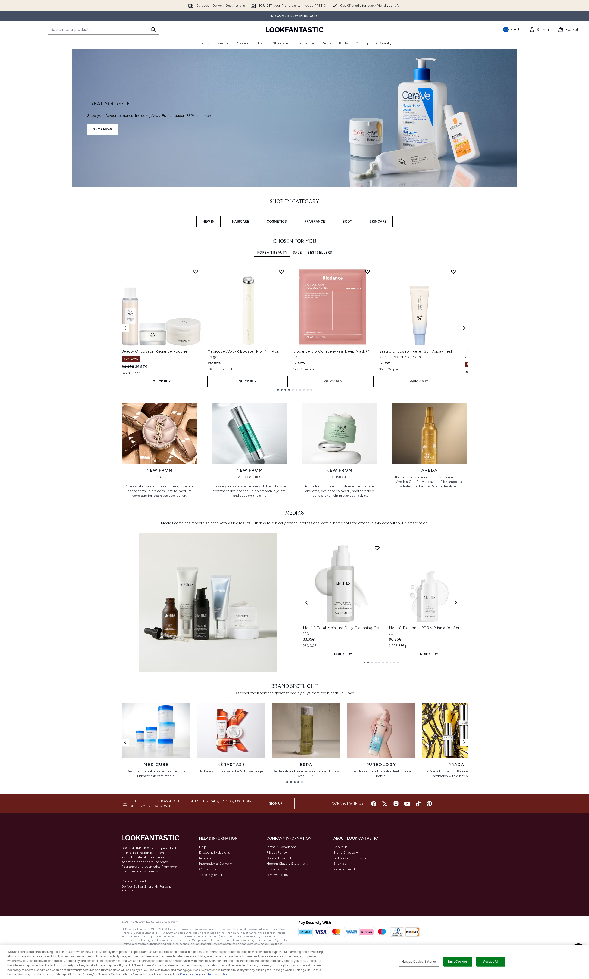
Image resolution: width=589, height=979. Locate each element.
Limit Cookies (458, 961)
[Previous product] (306, 602)
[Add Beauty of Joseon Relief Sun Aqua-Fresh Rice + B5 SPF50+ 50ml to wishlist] (453, 271)
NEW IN (209, 221)
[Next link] (464, 742)
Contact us (207, 869)
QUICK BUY (162, 381)
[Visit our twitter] (384, 803)
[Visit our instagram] (396, 803)
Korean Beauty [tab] (272, 252)
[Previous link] (125, 742)
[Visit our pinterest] (429, 803)
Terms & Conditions (281, 847)
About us (340, 847)
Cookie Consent (134, 881)
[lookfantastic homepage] (295, 29)
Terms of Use (217, 974)
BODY (347, 221)
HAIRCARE (240, 221)
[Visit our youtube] (407, 803)
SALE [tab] (297, 252)
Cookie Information (281, 858)
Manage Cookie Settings (419, 961)
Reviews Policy (277, 875)
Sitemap (339, 864)
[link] (540, 29)
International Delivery (215, 864)
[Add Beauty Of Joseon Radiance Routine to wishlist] (195, 271)
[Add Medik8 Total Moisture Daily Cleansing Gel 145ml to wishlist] (377, 548)
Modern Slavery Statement (287, 864)
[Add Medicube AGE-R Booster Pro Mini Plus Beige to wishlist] (281, 271)
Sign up (276, 804)
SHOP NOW (102, 129)
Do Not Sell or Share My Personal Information (147, 888)
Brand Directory (345, 853)
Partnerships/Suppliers (350, 858)
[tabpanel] (295, 328)
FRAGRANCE (315, 221)
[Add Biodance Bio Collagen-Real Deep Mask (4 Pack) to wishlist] (367, 271)
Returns (205, 858)
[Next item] (464, 328)
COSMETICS (277, 221)
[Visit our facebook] (373, 803)
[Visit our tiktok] (418, 803)
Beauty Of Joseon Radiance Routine (154, 351)
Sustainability (276, 869)
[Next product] (455, 602)
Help (202, 847)
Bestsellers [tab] (320, 252)
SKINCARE (378, 221)
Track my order (211, 875)
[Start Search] (153, 29)
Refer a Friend (344, 869)
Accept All (490, 961)
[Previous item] (125, 328)
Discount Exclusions (214, 853)
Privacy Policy (276, 853)
